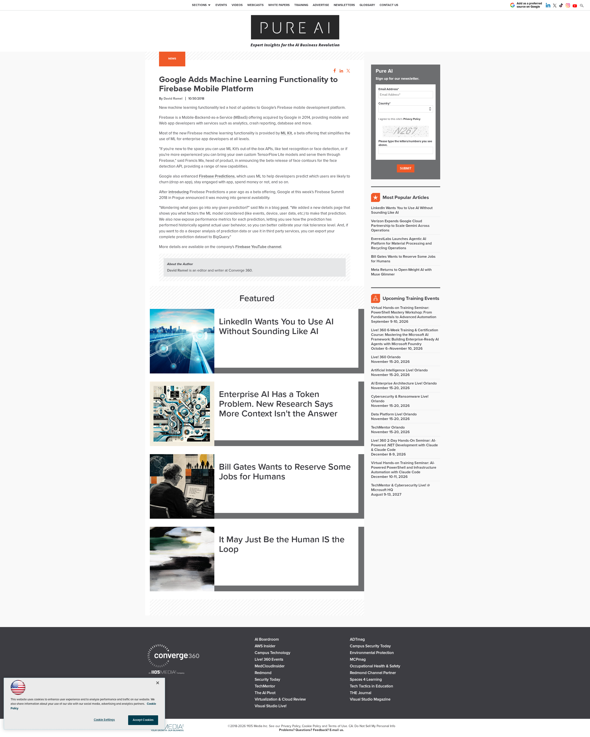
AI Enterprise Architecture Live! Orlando (404, 383)
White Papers (279, 5)
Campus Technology (272, 652)
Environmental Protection (372, 652)
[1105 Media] (166, 672)
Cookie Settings (104, 720)
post (284, 207)
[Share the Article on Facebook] (333, 71)
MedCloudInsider (270, 666)
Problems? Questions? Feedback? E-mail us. (311, 730)
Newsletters (344, 5)
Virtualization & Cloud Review (280, 699)
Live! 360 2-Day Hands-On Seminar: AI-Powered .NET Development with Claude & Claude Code (404, 445)
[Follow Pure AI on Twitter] (555, 6)
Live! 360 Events (269, 659)
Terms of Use (337, 726)
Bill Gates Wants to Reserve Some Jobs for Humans (285, 472)
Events (221, 5)
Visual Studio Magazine (370, 699)
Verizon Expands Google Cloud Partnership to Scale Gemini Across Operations (400, 226)
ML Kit (286, 133)
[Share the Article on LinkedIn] (340, 71)
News (172, 58)
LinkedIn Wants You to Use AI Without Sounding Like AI (276, 326)
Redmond (263, 672)
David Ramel (173, 99)
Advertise (321, 5)
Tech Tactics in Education (371, 686)
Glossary (367, 5)
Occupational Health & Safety (375, 666)
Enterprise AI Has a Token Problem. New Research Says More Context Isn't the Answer (278, 404)
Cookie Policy (311, 726)
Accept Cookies (143, 720)
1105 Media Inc (257, 726)
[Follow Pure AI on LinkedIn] (548, 6)
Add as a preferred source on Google (529, 5)
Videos (237, 5)
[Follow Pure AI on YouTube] (574, 6)
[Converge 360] (173, 656)
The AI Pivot (265, 692)
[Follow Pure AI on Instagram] (568, 6)
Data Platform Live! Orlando (394, 414)
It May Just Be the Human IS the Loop (282, 544)
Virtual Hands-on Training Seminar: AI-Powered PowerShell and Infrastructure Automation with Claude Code (403, 467)
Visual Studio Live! (270, 706)
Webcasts (255, 5)
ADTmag (357, 639)
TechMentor (265, 686)
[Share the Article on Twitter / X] (347, 71)
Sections (199, 5)
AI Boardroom (267, 639)
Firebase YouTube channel (258, 246)
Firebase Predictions (217, 176)
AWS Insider (265, 646)
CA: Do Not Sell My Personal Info (372, 726)
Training (301, 5)
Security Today (267, 679)
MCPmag (358, 659)
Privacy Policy (411, 119)
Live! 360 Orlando (386, 357)
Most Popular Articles (406, 197)
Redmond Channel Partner (373, 672)
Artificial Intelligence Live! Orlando (399, 370)
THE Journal (360, 692)
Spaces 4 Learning (366, 679)
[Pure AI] (295, 28)
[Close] (158, 683)
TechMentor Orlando (388, 427)
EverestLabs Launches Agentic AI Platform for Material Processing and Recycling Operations (401, 243)
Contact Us (389, 5)
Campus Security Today (370, 646)
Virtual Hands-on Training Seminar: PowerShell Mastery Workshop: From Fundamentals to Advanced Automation (403, 312)
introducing (178, 191)
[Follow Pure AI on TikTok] (561, 6)
